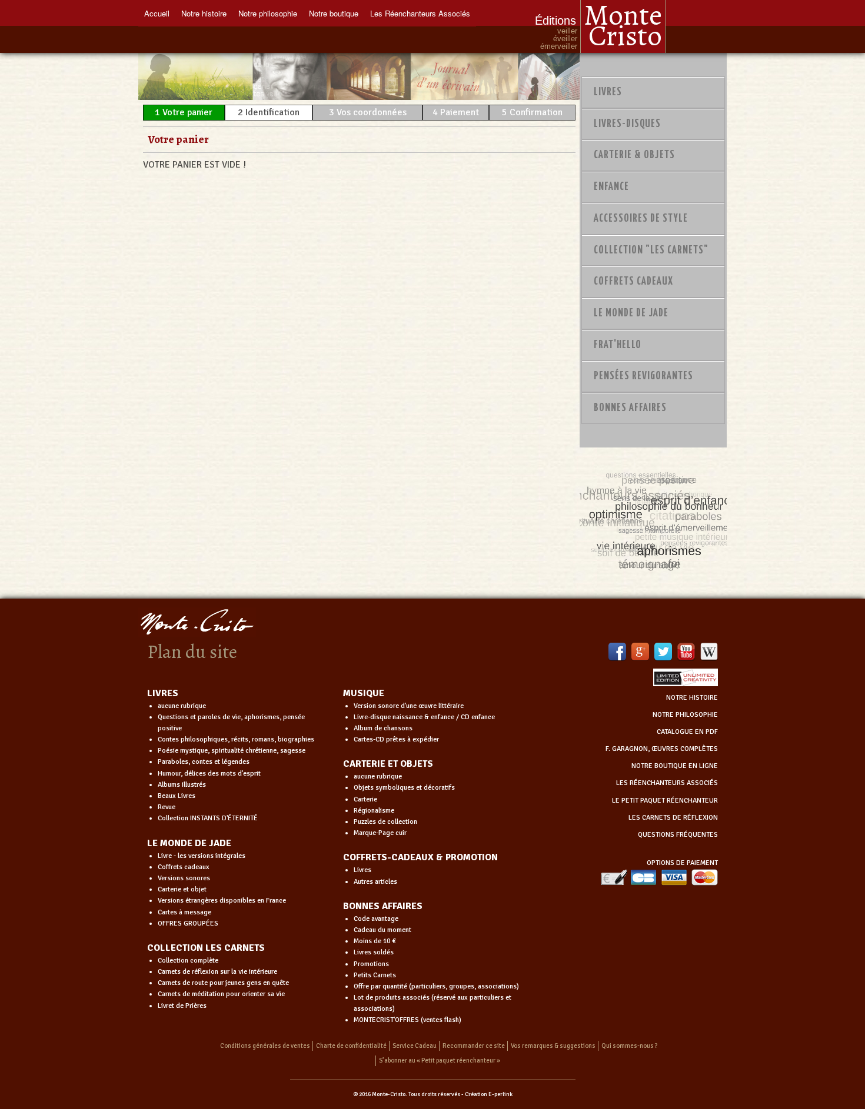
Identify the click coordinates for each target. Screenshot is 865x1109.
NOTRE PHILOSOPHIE (685, 714)
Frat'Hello (617, 345)
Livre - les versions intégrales (201, 855)
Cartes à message (184, 912)
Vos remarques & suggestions (553, 1046)
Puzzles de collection (385, 821)
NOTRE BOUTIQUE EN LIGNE (674, 765)
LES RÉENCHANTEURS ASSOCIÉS (667, 783)
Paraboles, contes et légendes (203, 761)
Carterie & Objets (634, 155)
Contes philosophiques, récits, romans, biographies (236, 739)
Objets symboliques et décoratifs (404, 787)
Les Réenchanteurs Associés (420, 13)
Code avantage (376, 918)
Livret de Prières (182, 1005)
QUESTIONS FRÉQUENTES (678, 834)
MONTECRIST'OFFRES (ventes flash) (407, 1020)
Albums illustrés (182, 784)
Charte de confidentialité (351, 1046)
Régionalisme (374, 810)
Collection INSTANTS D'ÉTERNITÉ (208, 818)
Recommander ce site (474, 1046)
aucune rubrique (182, 706)
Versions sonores (184, 878)
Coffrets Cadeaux (633, 281)
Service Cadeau (414, 1046)
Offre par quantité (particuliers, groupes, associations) (436, 986)
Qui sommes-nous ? (629, 1046)
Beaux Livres (176, 795)
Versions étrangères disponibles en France (222, 900)
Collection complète (188, 960)
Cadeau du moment (382, 930)
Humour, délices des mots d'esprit (209, 773)
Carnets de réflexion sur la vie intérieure (217, 971)
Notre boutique (333, 13)
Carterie (365, 799)
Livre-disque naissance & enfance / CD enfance (424, 717)
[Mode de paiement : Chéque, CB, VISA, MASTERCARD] (659, 877)
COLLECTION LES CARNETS (206, 948)
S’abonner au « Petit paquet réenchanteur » (439, 1060)
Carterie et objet (182, 889)
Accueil (156, 13)
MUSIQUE (363, 693)
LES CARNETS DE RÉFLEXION (673, 817)
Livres (608, 92)
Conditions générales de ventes (265, 1046)
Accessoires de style (641, 218)
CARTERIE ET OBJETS (388, 764)
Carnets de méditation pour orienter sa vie (221, 994)
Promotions (371, 964)
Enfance (611, 187)
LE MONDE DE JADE (189, 843)
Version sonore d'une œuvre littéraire (409, 706)
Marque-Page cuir (380, 833)
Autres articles (375, 881)
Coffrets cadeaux (183, 867)
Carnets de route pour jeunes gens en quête (223, 982)
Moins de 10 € (375, 941)
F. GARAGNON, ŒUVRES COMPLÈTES (662, 748)
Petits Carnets (375, 975)
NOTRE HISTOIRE (692, 697)
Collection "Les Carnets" (651, 250)
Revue (166, 807)
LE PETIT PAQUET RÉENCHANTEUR (665, 800)
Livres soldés (374, 952)
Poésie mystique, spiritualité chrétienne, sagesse (231, 750)
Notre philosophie (267, 13)
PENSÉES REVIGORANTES (643, 376)
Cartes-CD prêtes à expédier (396, 739)
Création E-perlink (489, 1094)
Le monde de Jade (631, 313)
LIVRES (162, 693)
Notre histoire (204, 13)
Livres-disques (627, 124)
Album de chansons (383, 728)
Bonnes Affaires (630, 408)
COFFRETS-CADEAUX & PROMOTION (420, 857)
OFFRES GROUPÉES (188, 923)
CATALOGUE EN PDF (687, 731)
